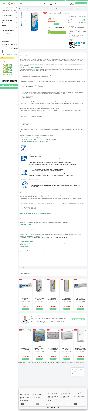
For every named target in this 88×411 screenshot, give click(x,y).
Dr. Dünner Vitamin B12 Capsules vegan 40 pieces (39, 349)
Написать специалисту (78, 319)
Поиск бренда (37, 394)
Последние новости (39, 393)
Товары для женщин (7, 15)
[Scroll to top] (9, 88)
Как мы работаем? (52, 393)
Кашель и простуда (25, 397)
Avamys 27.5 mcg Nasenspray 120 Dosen (80, 299)
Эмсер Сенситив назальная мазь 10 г (67, 299)
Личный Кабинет (65, 392)
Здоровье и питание (7, 20)
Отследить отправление (8, 57)
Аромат (70, 35)
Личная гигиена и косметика (9, 10)
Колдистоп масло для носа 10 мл (25, 299)
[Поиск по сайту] (44, 3)
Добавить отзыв (25, 273)
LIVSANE (4, 25)
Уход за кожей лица (25, 398)
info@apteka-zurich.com (12, 54)
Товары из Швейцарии (7, 7)
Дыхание (38, 8)
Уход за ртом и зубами (26, 400)
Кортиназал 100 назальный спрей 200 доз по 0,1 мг (39, 299)
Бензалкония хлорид (77, 35)
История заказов (65, 393)
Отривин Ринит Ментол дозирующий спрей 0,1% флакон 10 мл (63, 8)
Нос (44, 8)
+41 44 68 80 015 (14, 44)
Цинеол (70, 36)
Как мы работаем (5, 35)
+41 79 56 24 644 (14, 48)
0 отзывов (56, 15)
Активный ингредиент (8, 30)
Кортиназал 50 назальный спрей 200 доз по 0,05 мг (53, 299)
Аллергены (23, 393)
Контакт (36, 398)
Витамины (4, 17)
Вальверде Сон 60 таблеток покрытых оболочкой (80, 349)
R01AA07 (84, 20)
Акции (35, 396)
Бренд (3, 27)
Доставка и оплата (6, 33)
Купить (56, 23)
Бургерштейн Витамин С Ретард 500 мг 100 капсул (66, 349)
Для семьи (4, 22)
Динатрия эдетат (76, 36)
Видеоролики (51, 397)
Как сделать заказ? (52, 392)
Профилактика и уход (7, 12)
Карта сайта (37, 397)
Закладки (63, 394)
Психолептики (81, 346)
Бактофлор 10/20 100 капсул (53, 349)
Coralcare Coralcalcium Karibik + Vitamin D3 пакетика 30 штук (25, 349)
